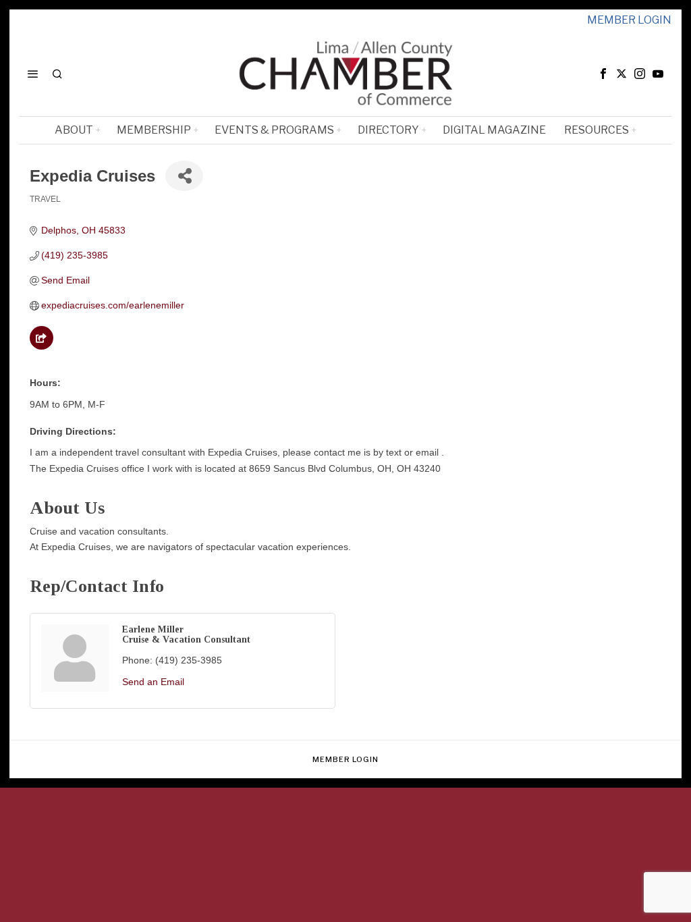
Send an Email (153, 681)
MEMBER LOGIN (629, 19)
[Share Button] (184, 176)
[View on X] (41, 346)
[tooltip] (603, 73)
